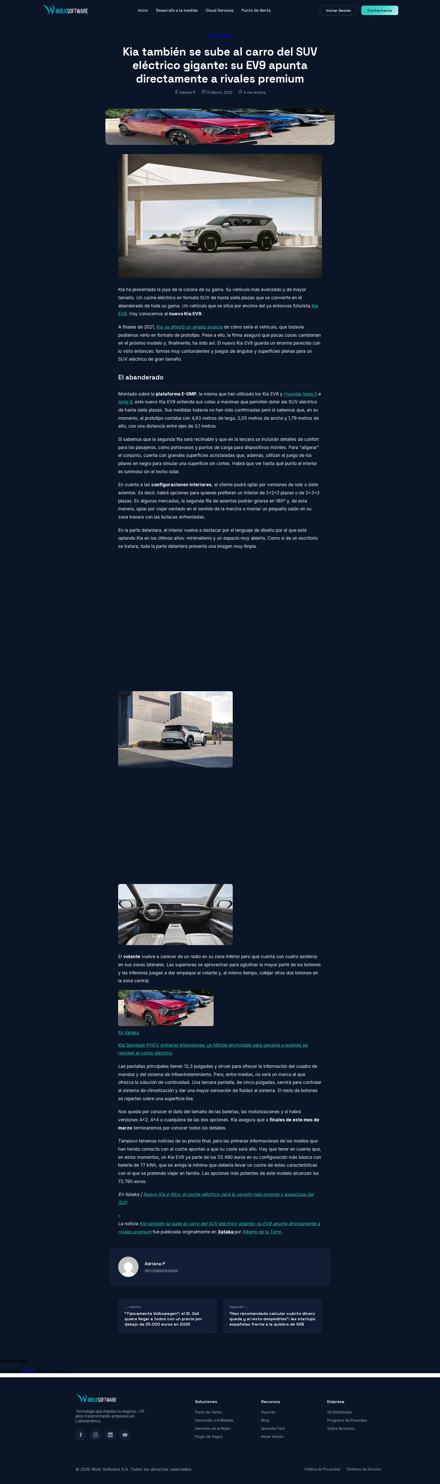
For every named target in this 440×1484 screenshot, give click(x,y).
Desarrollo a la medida (177, 10)
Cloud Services (219, 10)
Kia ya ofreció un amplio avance (189, 327)
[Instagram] (95, 1434)
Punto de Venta (256, 10)
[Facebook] (80, 1434)
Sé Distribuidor (339, 1412)
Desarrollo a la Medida (214, 1420)
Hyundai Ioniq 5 (300, 394)
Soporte (268, 1412)
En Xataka (128, 1032)
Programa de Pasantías (347, 1420)
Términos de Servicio (363, 1469)
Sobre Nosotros (341, 1428)
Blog (265, 1420)
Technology (220, 35)
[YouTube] (125, 1434)
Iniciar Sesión (338, 10)
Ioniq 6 (125, 401)
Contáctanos (379, 10)
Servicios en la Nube (212, 1428)
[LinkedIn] (110, 1434)
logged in (28, 1371)
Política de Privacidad (322, 1469)
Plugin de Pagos (209, 1436)
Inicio (143, 10)
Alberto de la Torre (262, 1231)
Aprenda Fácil (272, 1428)
